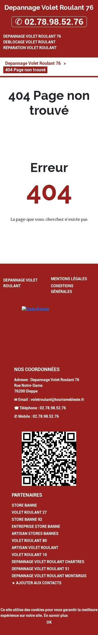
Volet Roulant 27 (29, 512)
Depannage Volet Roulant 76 (32, 36)
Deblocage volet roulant (29, 42)
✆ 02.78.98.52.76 (49, 22)
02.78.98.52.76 (53, 408)
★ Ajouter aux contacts (37, 583)
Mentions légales (69, 279)
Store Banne (24, 505)
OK (49, 622)
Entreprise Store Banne (36, 526)
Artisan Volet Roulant (35, 547)
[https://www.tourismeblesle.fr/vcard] (49, 459)
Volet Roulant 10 (29, 555)
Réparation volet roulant (30, 48)
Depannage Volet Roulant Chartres (48, 562)
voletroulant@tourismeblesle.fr (57, 399)
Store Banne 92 (27, 519)
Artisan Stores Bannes (35, 533)
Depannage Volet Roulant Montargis (49, 576)
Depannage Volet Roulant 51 (40, 569)
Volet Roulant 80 (29, 540)
